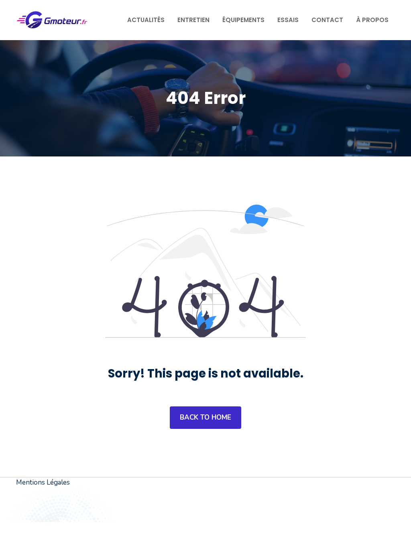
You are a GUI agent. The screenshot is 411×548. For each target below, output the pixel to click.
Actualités (146, 20)
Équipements (243, 20)
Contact (327, 20)
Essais (288, 20)
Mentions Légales (43, 482)
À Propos (372, 20)
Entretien (193, 20)
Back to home (205, 417)
